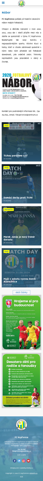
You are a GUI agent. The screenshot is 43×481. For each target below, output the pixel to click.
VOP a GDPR (21, 455)
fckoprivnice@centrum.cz (21, 451)
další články (21, 293)
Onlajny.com (14, 468)
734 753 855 (21, 449)
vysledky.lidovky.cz (26, 468)
